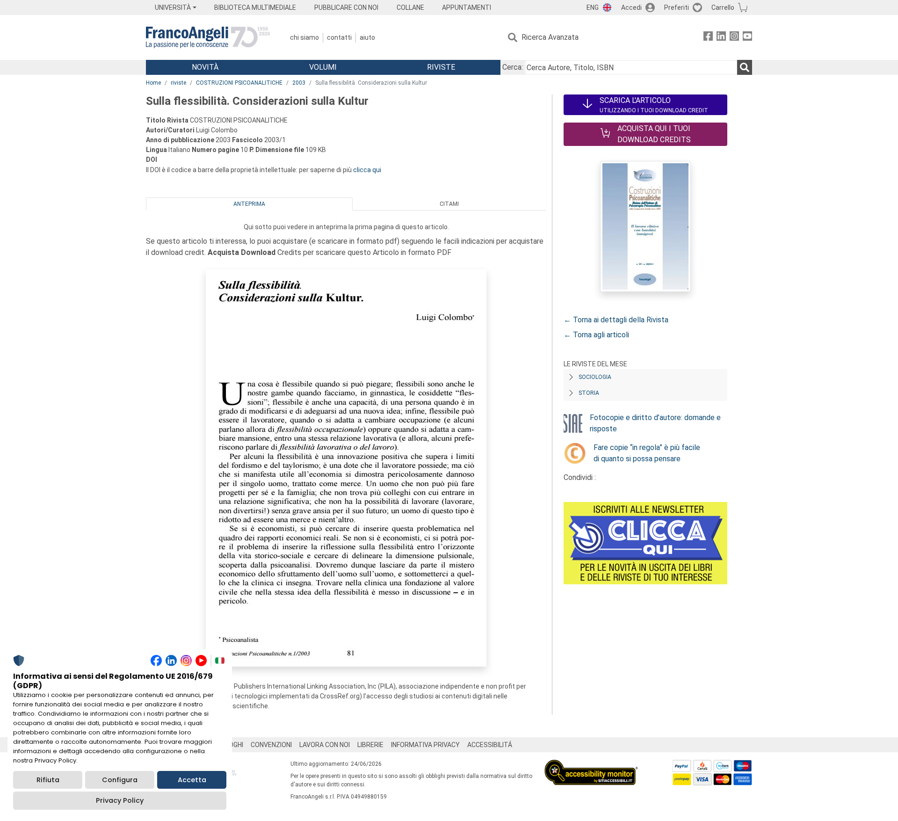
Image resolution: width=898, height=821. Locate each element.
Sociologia (595, 377)
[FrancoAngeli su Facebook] (708, 37)
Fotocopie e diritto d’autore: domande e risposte (655, 423)
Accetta (192, 780)
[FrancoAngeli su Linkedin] (721, 37)
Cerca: (512, 67)
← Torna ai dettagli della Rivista (616, 319)
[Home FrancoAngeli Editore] (208, 37)
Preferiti (676, 7)
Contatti (339, 37)
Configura (120, 780)
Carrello (722, 7)
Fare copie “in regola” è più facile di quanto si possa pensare (647, 453)
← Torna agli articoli (596, 334)
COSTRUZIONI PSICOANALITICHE (239, 83)
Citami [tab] (449, 204)
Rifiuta (47, 780)
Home (153, 83)
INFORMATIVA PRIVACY (425, 744)
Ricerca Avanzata (550, 37)
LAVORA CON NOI (324, 744)
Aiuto (367, 37)
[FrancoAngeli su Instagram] (734, 37)
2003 (298, 83)
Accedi (631, 7)
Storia (589, 393)
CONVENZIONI (271, 744)
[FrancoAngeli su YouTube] (747, 37)
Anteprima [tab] (249, 204)
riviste (178, 83)
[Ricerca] (744, 67)
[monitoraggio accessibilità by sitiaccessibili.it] (591, 765)
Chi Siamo (304, 37)
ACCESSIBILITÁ (489, 744)
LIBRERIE (370, 744)
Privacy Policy (120, 800)
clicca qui (367, 170)
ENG (593, 7)
